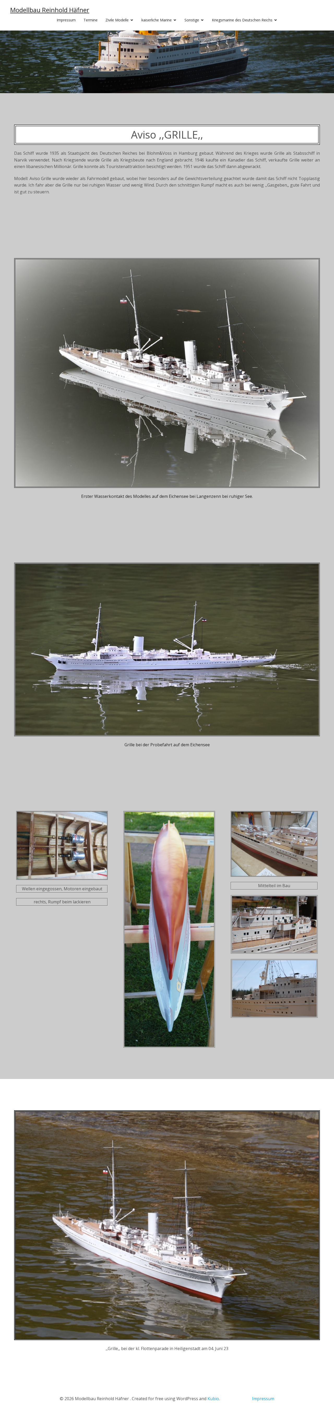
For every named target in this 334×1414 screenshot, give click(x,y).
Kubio (213, 1398)
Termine (91, 19)
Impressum (66, 19)
